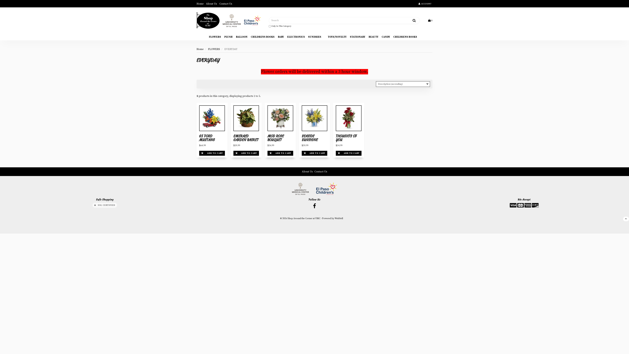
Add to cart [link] (215, 153)
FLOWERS (214, 49)
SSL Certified (105, 205)
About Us (211, 3)
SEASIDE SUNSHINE (310, 138)
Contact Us (225, 3)
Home (200, 3)
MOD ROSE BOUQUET (275, 138)
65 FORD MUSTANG (207, 138)
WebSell (339, 218)
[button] (430, 20)
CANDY (386, 37)
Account (425, 3)
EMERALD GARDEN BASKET (245, 138)
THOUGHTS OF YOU (346, 138)
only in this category (281, 26)
